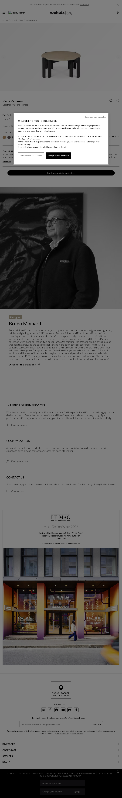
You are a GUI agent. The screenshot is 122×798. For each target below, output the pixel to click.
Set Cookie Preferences (31, 156)
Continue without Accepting (95, 117)
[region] (61, 139)
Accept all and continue (58, 156)
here (30, 147)
